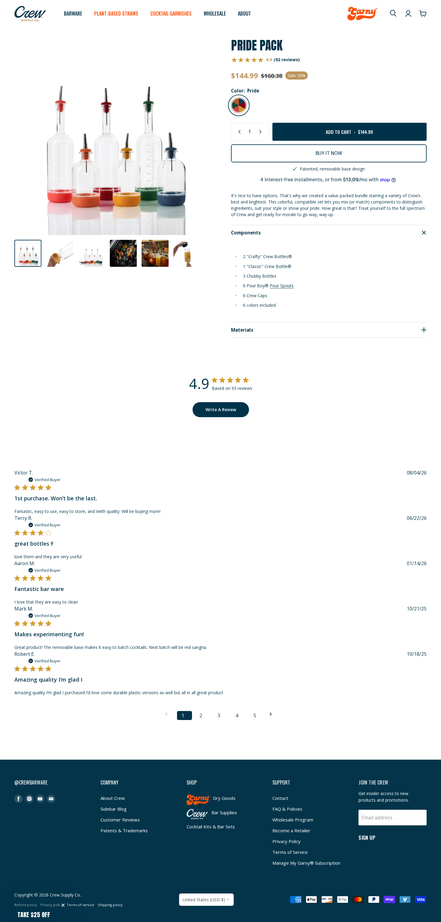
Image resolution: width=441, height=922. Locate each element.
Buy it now (329, 153)
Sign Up (366, 837)
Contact (280, 798)
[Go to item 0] (27, 253)
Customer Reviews (120, 820)
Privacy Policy (286, 841)
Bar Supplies (224, 812)
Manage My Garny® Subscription (306, 863)
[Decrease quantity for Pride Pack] (238, 131)
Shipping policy (110, 904)
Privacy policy (51, 904)
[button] (33, 914)
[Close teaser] (63, 905)
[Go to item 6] (186, 253)
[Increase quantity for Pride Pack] (261, 131)
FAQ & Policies (287, 809)
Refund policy (25, 904)
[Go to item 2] (59, 253)
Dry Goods (224, 798)
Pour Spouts (282, 285)
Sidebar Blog (113, 809)
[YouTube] (40, 798)
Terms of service (80, 904)
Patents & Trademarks (124, 830)
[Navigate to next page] (272, 714)
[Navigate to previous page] (168, 714)
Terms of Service (290, 852)
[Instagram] (29, 798)
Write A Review (221, 409)
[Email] (51, 798)
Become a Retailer (291, 830)
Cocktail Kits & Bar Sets (211, 827)
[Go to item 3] (91, 253)
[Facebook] (18, 798)
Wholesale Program (292, 820)
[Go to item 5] (155, 253)
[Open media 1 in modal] (112, 137)
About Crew (112, 798)
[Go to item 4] (123, 253)
